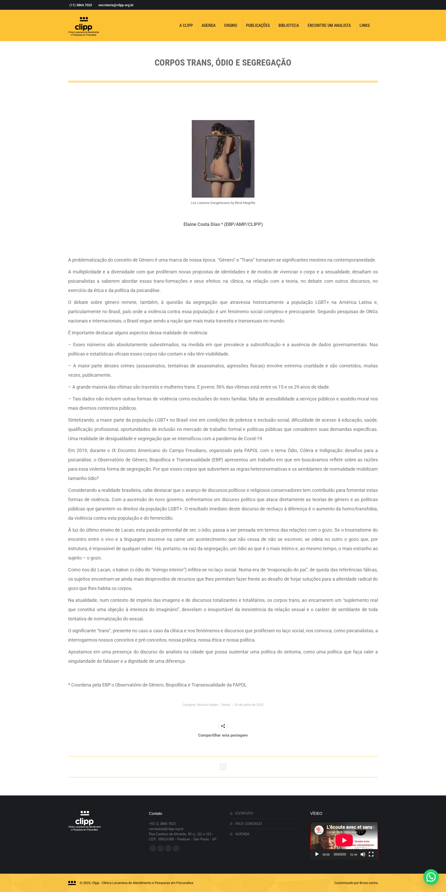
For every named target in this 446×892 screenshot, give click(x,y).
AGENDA (242, 834)
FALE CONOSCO (248, 824)
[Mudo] (362, 854)
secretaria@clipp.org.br (116, 5)
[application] (344, 840)
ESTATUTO (244, 813)
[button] (431, 877)
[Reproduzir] (317, 854)
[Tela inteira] (371, 854)
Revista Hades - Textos (213, 705)
